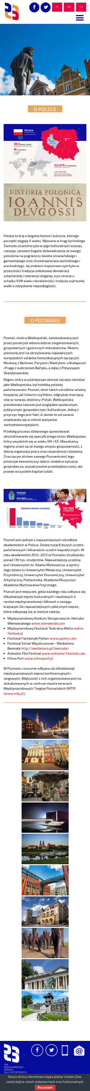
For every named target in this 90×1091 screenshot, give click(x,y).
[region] (45, 59)
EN (69, 7)
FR (81, 7)
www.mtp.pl (14, 693)
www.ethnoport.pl (38, 658)
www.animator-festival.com (63, 653)
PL (57, 7)
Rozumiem (45, 1088)
